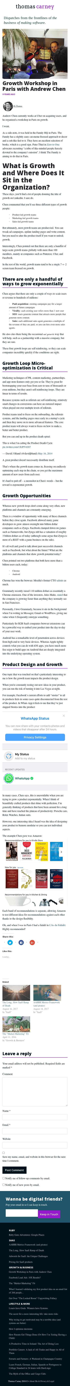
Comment (7, 1074)
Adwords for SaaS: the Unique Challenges (28, 1256)
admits (60, 580)
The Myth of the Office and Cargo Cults (27, 1373)
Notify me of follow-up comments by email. (27, 1178)
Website (6, 1138)
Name (6, 1110)
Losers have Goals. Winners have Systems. (28, 1308)
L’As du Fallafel (57, 925)
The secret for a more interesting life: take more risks (33, 1313)
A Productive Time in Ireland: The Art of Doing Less (34, 1343)
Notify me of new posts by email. (22, 1184)
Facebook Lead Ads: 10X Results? (25, 1277)
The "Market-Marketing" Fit (15, 1033)
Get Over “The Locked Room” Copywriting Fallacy (33, 1298)
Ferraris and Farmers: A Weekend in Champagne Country (35, 1358)
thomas (35, 6)
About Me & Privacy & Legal (41, 1381)
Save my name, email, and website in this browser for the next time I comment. (33, 1158)
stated (60, 594)
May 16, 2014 (45, 453)
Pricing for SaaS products (21, 1261)
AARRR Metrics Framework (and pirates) (28, 1244)
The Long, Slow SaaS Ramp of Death (26, 1250)
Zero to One (53, 144)
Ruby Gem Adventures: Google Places (26, 1234)
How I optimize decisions (20, 1328)
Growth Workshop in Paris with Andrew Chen (30, 1271)
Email (6, 1124)
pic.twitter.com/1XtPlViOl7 (16, 447)
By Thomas (18, 106)
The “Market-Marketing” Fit (22, 1283)
